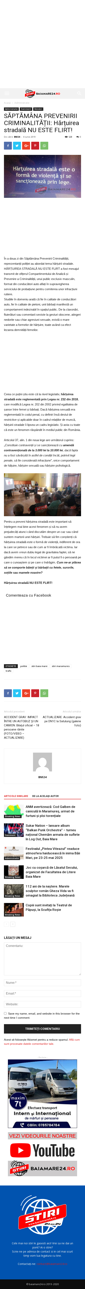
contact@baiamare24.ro (52, 1264)
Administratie (21, 102)
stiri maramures (61, 666)
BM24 (17, 136)
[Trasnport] (42, 1093)
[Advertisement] (42, 44)
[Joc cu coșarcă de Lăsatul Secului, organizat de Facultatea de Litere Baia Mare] (14, 872)
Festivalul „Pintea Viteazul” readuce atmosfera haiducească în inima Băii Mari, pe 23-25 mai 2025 (53, 853)
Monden (38, 109)
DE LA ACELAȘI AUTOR (45, 796)
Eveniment (26, 109)
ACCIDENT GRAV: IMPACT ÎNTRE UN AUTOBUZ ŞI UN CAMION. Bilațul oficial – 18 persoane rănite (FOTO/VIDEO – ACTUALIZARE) (21, 727)
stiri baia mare (39, 666)
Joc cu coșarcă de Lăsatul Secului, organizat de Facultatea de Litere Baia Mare (52, 872)
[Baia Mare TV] (42, 1154)
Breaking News (12, 816)
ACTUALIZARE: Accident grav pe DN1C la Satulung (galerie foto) (62, 721)
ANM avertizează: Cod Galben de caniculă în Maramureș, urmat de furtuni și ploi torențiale (50, 811)
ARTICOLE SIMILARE (16, 796)
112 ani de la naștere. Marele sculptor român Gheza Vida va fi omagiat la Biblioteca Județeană (50, 890)
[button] (79, 93)
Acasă (7, 102)
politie (23, 666)
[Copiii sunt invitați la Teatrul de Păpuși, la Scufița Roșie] (14, 910)
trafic (8, 670)
